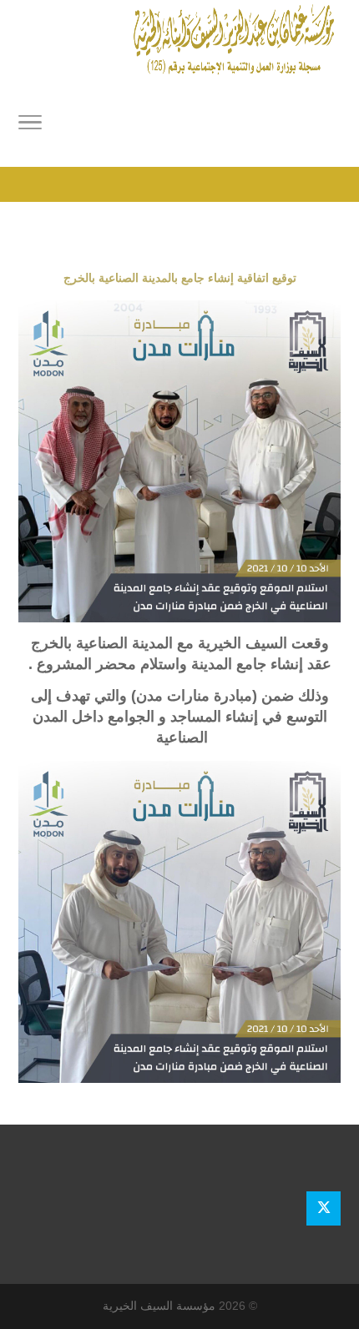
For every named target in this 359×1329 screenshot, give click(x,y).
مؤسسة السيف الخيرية (159, 1305)
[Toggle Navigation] (30, 125)
